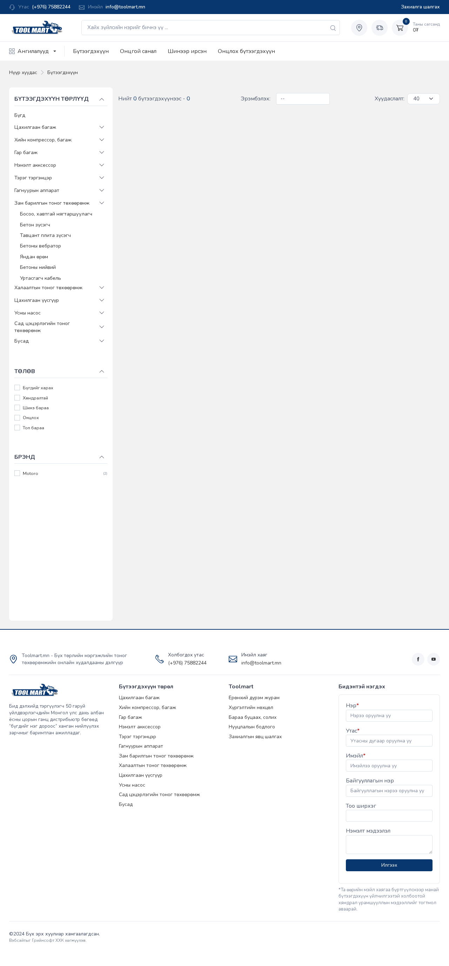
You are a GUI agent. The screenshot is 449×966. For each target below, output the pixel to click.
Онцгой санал (138, 51)
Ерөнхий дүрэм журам (254, 697)
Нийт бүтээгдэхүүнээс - (154, 98)
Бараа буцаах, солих (252, 717)
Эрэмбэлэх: (255, 98)
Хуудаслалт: (389, 98)
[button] (101, 127)
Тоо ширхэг (361, 806)
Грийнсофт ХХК (48, 940)
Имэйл (356, 756)
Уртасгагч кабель (40, 277)
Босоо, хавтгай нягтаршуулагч (56, 213)
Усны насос (27, 312)
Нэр (352, 705)
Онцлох (31, 418)
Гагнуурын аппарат (36, 190)
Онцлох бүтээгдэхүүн (246, 51)
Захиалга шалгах (420, 7)
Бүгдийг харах (38, 388)
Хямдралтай (35, 398)
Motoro (30, 474)
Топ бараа (33, 428)
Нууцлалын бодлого (252, 726)
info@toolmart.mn (125, 7)
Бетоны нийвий (38, 267)
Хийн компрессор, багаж (43, 139)
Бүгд (20, 115)
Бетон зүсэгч (35, 224)
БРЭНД (24, 457)
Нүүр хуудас (23, 72)
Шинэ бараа (36, 408)
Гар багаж (26, 152)
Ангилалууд (33, 51)
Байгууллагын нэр (370, 781)
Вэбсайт (17, 940)
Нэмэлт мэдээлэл (368, 831)
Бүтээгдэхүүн (91, 51)
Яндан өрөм (34, 256)
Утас (353, 731)
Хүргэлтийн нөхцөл (251, 707)
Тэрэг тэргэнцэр (33, 177)
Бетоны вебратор (40, 245)
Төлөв (24, 371)
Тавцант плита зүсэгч (45, 235)
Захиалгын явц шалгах (255, 736)
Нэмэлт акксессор (35, 164)
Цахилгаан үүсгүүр (36, 299)
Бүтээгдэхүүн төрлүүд (51, 99)
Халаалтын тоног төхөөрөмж (48, 287)
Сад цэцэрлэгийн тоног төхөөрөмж (42, 326)
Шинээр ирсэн (187, 51)
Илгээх (389, 865)
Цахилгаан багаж (35, 127)
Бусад (21, 340)
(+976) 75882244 (51, 7)
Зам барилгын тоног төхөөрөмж (51, 202)
